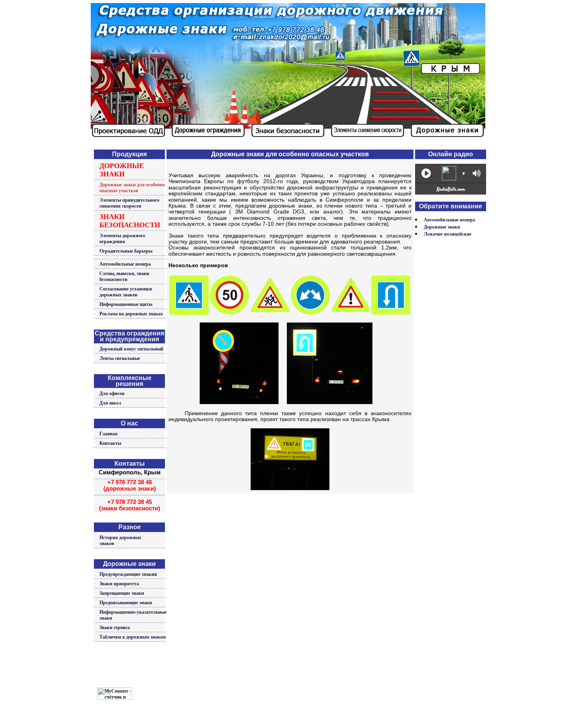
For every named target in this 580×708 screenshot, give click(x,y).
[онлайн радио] (450, 191)
